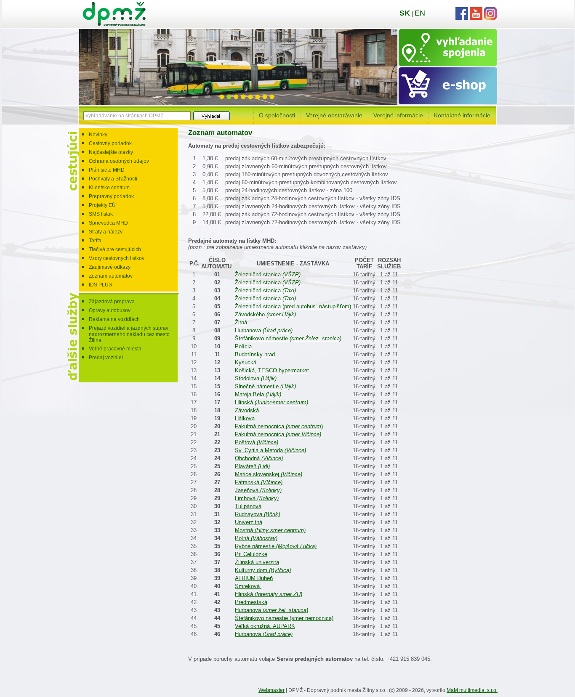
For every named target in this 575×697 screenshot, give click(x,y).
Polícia (243, 346)
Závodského (265, 314)
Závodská (247, 410)
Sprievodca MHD (108, 223)
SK (404, 13)
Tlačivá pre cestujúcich (115, 249)
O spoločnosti (277, 115)
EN (420, 13)
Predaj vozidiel (106, 357)
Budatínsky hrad (255, 354)
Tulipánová (248, 506)
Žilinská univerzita (257, 562)
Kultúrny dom (263, 570)
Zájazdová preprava (112, 302)
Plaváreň (252, 466)
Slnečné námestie (265, 386)
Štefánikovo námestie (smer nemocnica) (284, 618)
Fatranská (258, 482)
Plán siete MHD (107, 170)
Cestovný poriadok (110, 143)
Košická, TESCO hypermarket (272, 370)
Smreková (248, 586)
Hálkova (245, 418)
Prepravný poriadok (111, 196)
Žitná (241, 322)
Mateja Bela (258, 394)
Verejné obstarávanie (334, 115)
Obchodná (259, 458)
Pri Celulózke (251, 554)
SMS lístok (101, 214)
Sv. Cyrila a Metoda (270, 450)
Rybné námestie (276, 546)
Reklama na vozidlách (114, 319)
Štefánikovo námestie (288, 338)
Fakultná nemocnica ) (279, 426)
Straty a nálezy (105, 232)
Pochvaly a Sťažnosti (113, 179)
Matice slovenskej (268, 474)
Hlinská (271, 402)
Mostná (270, 530)
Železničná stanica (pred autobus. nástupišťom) (293, 306)
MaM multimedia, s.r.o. (472, 690)
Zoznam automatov (111, 276)
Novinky (98, 135)
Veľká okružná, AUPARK (265, 626)
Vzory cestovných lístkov (116, 258)
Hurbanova (264, 330)
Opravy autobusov (109, 310)
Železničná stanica (268, 274)
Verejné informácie (398, 115)
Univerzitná (248, 522)
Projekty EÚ (102, 205)
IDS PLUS (100, 285)
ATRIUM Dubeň (254, 578)
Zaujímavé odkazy (109, 267)
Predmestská (251, 602)
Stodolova (256, 378)
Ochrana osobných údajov (119, 161)
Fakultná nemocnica (278, 434)
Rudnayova (257, 514)
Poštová (256, 442)
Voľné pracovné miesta (115, 349)
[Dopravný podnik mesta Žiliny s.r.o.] (114, 24)
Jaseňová (258, 490)
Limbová (257, 498)
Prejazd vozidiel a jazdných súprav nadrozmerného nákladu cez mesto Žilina (129, 334)
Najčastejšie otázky (111, 152)
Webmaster (271, 690)
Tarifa (95, 241)
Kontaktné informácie (462, 115)
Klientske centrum (109, 188)
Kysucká (245, 362)
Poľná (256, 538)
